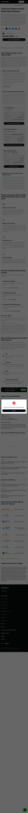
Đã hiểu (14, 410)
